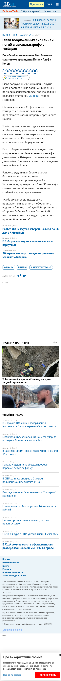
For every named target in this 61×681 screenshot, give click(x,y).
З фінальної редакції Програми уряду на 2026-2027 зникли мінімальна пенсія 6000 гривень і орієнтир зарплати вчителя (38, 26)
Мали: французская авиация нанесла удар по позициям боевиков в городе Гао (29, 438)
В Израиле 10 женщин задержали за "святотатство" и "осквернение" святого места (29, 424)
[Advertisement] (30, 307)
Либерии (34, 96)
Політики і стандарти (13, 572)
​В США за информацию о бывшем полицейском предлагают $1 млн (22, 480)
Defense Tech (10, 11)
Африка (9, 267)
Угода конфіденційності (14, 575)
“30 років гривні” (30, 11)
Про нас (6, 559)
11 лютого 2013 (27, 35)
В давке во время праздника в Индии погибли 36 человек (30, 452)
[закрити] (60, 655)
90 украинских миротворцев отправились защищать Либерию (28, 255)
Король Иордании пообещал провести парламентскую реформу (25, 466)
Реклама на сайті (10, 562)
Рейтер (21, 275)
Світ (15, 34)
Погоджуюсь (47, 675)
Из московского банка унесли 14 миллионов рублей (29, 507)
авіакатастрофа (41, 267)
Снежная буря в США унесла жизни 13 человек (30, 534)
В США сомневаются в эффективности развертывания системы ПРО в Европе (28, 546)
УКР (50, 4)
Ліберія (22, 267)
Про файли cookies (12, 675)
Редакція (6, 569)
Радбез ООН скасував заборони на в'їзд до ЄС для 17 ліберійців (30, 231)
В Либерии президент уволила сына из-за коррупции (27, 243)
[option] (30, 23)
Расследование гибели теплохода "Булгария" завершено (28, 494)
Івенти (5, 565)
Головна (6, 34)
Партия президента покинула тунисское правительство (26, 521)
